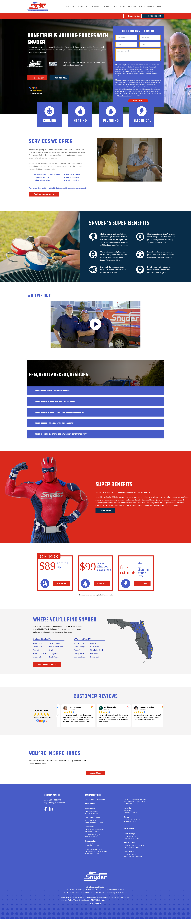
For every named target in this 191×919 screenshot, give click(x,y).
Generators (135, 6)
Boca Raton (94, 647)
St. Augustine (54, 643)
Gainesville (37, 657)
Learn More (105, 510)
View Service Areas (47, 664)
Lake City (37, 650)
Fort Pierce (94, 653)
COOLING (70, 6)
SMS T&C (94, 900)
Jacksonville (37, 643)
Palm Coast (37, 647)
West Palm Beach (96, 650)
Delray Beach (79, 653)
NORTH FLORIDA (42, 639)
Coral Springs (79, 647)
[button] (161, 715)
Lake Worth (94, 643)
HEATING (82, 6)
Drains (106, 6)
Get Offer (61, 583)
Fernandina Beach (56, 647)
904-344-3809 (154, 16)
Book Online (134, 16)
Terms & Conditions (145, 73)
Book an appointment (44, 194)
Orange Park (54, 653)
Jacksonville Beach (40, 653)
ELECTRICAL (119, 6)
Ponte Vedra (53, 657)
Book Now (39, 78)
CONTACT (149, 6)
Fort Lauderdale (80, 657)
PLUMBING (95, 6)
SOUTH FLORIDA (82, 639)
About (160, 6)
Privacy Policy (131, 73)
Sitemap (102, 900)
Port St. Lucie (129, 842)
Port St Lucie (79, 643)
